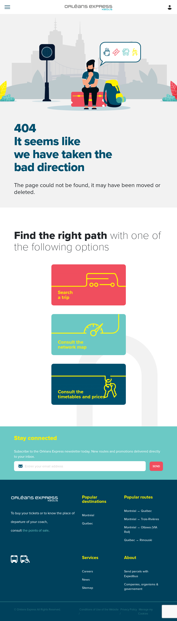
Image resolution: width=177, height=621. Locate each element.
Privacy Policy (128, 609)
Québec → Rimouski (138, 540)
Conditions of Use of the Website (99, 609)
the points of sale (36, 530)
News (86, 579)
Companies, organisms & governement (141, 586)
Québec (87, 523)
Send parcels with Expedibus (136, 573)
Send (156, 466)
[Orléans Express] (88, 7)
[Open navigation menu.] (7, 7)
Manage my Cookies (145, 611)
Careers (87, 571)
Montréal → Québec (138, 510)
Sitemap (87, 587)
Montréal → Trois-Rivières (141, 519)
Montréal (88, 515)
